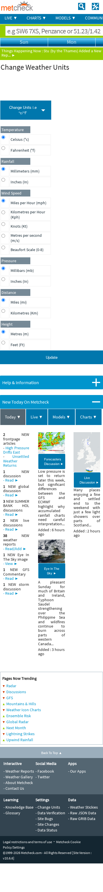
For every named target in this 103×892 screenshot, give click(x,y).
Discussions (16, 691)
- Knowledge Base (18, 807)
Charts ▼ (88, 417)
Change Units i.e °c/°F (23, 110)
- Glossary (11, 812)
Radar (11, 685)
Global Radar (17, 721)
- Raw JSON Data (82, 812)
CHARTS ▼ (36, 18)
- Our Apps (77, 771)
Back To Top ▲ (51, 753)
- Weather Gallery (18, 776)
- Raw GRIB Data (81, 818)
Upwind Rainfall (19, 739)
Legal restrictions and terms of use (27, 842)
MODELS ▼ (66, 18)
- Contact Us (13, 788)
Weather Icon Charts (23, 709)
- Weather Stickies (83, 807)
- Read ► (11, 480)
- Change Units (47, 807)
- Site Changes (47, 824)
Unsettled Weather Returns (16, 461)
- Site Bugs (44, 818)
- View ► (10, 563)
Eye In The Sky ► (51, 570)
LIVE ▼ (11, 18)
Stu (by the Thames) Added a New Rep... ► (51, 53)
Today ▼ (13, 417)
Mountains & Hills (21, 703)
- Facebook (44, 771)
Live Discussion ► (89, 479)
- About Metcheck (18, 782)
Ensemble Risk (18, 715)
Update (52, 357)
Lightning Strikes (20, 733)
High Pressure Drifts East (16, 450)
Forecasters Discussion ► (54, 461)
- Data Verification (50, 812)
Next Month (16, 727)
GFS (9, 697)
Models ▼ (61, 417)
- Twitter (42, 776)
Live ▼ (37, 417)
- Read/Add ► (15, 548)
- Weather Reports (18, 771)
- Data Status (46, 830)
